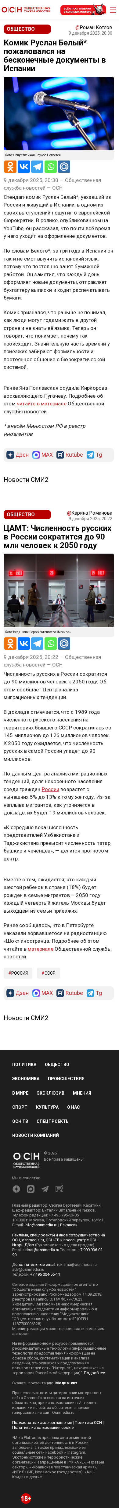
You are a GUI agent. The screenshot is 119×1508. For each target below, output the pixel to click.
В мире (20, 1093)
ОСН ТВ (20, 1121)
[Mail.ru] (64, 166)
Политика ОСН (88, 1422)
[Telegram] (37, 166)
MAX (47, 455)
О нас (73, 1107)
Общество (57, 1064)
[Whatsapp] (51, 166)
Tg (99, 455)
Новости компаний (35, 1135)
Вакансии (69, 1225)
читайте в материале (42, 403)
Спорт (19, 1107)
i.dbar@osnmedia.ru (41, 1249)
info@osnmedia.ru (41, 1225)
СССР (50, 973)
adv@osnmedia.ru (28, 1269)
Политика (24, 1064)
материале (40, 949)
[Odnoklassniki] (10, 166)
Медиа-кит (66, 1383)
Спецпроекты (53, 1121)
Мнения (82, 1093)
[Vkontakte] (24, 166)
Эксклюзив (50, 1093)
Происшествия (66, 1078)
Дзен (22, 455)
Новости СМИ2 (26, 479)
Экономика (25, 1078)
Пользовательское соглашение (42, 1422)
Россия (19, 973)
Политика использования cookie (43, 1427)
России (50, 789)
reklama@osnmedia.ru (77, 1264)
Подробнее (94, 1373)
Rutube (74, 455)
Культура (47, 1107)
